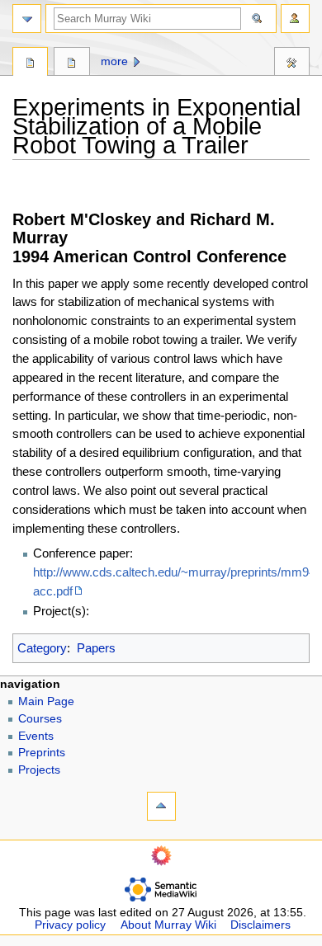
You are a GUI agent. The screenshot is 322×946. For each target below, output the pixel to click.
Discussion (71, 63)
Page (30, 63)
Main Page (46, 701)
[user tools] (295, 18)
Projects (39, 770)
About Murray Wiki (168, 925)
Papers (96, 648)
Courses (40, 719)
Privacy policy (70, 925)
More (114, 61)
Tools (292, 63)
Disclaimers (260, 925)
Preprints (41, 752)
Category (42, 648)
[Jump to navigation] (26, 18)
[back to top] (161, 806)
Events (36, 736)
